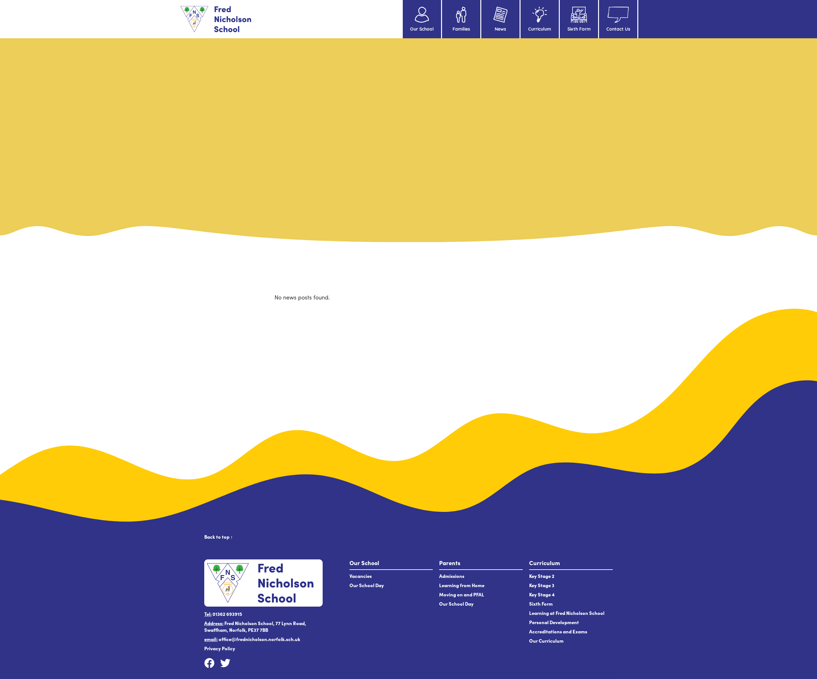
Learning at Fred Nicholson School (567, 612)
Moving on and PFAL (461, 594)
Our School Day (366, 585)
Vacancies (360, 575)
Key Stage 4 (542, 594)
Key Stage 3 (541, 585)
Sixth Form (541, 603)
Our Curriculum (546, 640)
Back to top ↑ (218, 536)
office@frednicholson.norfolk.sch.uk (259, 639)
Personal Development (554, 622)
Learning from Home (461, 585)
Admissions (451, 575)
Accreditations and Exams (558, 631)
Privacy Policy (219, 648)
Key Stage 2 (541, 575)
